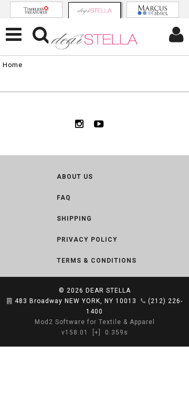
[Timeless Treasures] (36, 10)
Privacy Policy (87, 239)
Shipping (74, 218)
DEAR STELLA (108, 290)
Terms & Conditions (96, 260)
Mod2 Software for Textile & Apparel (95, 322)
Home (12, 65)
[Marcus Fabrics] (153, 10)
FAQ (64, 197)
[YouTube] (99, 124)
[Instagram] (79, 124)
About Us (75, 176)
